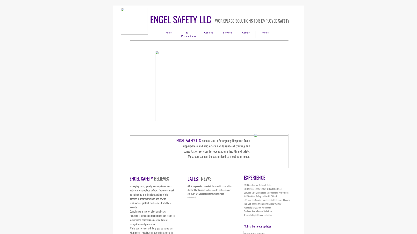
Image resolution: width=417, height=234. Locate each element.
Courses (208, 32)
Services (227, 32)
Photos (265, 32)
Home (168, 32)
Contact (246, 32)
